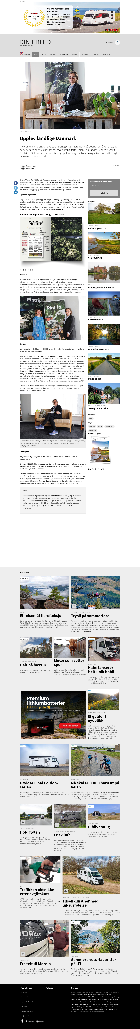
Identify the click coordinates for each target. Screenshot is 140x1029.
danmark (92, 426)
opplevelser (92, 431)
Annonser (106, 54)
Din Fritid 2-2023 (96, 469)
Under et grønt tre (97, 228)
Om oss (96, 54)
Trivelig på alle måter (98, 408)
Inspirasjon (64, 54)
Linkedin (16, 191)
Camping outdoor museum (101, 287)
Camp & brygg (95, 258)
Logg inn (109, 42)
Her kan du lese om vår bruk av (82, 1012)
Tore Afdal (30, 168)
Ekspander (117, 42)
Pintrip (100, 426)
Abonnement (86, 54)
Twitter (16, 187)
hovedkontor (109, 426)
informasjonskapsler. (98, 1012)
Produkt (53, 54)
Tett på (44, 54)
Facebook (16, 182)
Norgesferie (26, 54)
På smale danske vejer (99, 349)
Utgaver (74, 54)
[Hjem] (35, 43)
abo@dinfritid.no (25, 1016)
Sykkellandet (94, 379)
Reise (35, 54)
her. (72, 1012)
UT (84, 971)
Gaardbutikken (95, 319)
